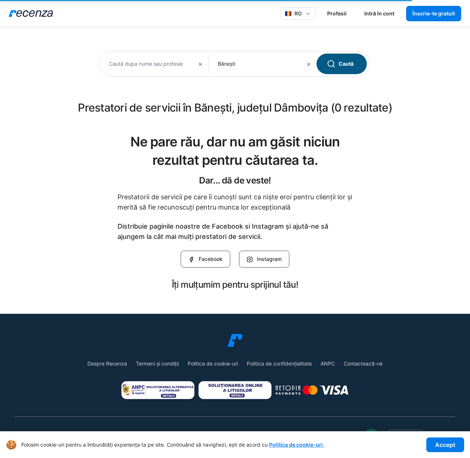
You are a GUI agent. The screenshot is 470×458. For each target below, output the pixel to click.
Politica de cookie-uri (213, 363)
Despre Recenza (107, 363)
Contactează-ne (363, 363)
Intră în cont (379, 13)
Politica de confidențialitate (279, 363)
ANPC (328, 363)
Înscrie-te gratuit (433, 13)
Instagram (269, 259)
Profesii (337, 13)
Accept (445, 444)
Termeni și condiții (157, 363)
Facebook (211, 259)
